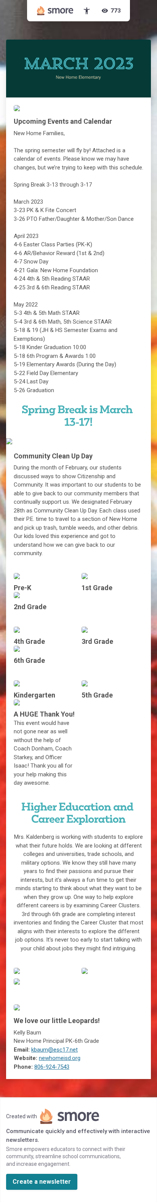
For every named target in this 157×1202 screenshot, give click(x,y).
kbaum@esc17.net (54, 1049)
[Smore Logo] (55, 11)
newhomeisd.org (59, 1058)
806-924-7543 (51, 1066)
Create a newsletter (42, 1181)
